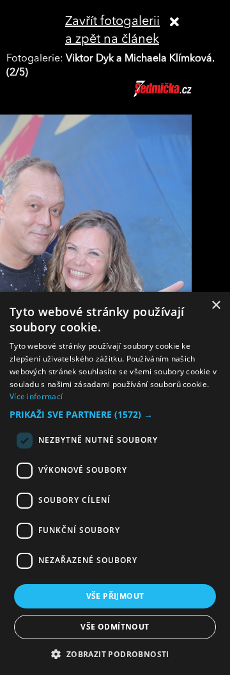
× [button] (215, 305)
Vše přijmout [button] (115, 596)
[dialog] (115, 483)
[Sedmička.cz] (179, 95)
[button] (115, 414)
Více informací (36, 396)
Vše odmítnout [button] (114, 626)
